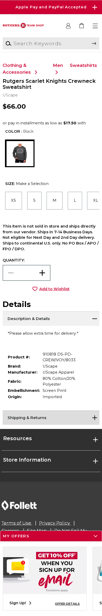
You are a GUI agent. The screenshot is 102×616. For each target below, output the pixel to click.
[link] (82, 26)
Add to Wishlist (54, 289)
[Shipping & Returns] (51, 417)
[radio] (13, 201)
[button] (51, 7)
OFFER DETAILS (67, 604)
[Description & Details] (51, 318)
